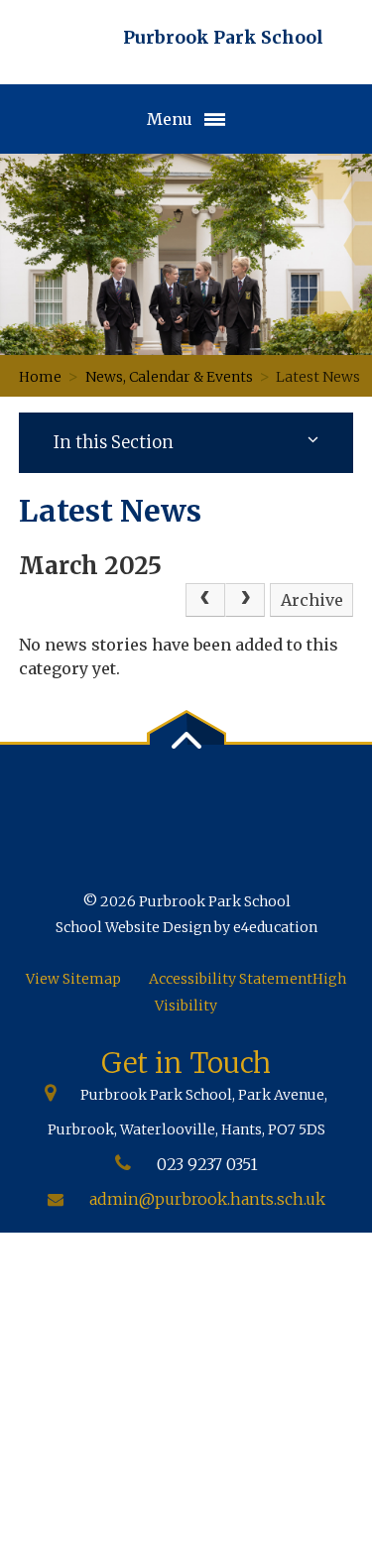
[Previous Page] (205, 600)
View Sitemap (73, 979)
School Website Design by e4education (186, 927)
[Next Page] (245, 600)
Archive (312, 600)
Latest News (319, 377)
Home (40, 377)
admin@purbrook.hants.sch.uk (207, 1199)
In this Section (114, 442)
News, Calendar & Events (169, 377)
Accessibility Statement (230, 979)
